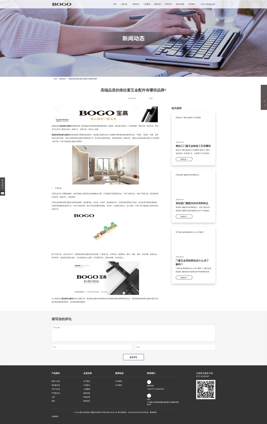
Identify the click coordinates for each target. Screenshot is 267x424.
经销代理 (168, 4)
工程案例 (146, 4)
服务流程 (157, 4)
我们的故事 (180, 4)
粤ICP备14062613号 (110, 412)
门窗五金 (124, 4)
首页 (114, 4)
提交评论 (133, 357)
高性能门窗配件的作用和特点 (192, 203)
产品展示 (86, 385)
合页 (53, 397)
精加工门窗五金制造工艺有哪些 (193, 146)
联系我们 (191, 4)
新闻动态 (136, 4)
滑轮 (53, 401)
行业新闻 (118, 381)
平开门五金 (56, 389)
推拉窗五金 (56, 385)
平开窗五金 (56, 393)
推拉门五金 (56, 381)
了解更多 (184, 159)
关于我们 (86, 381)
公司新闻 (118, 385)
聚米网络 (153, 412)
